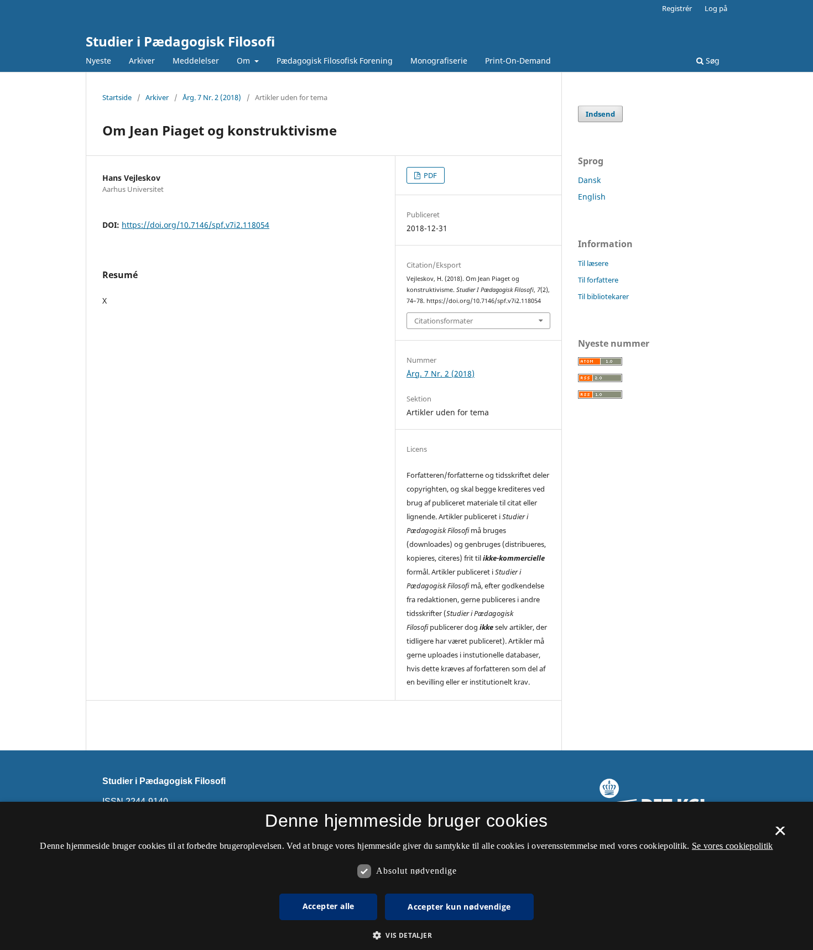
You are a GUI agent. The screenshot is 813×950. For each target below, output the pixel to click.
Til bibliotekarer (603, 296)
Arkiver (142, 60)
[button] (406, 935)
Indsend (600, 114)
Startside (117, 97)
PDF (429, 175)
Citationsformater (443, 321)
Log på (716, 8)
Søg (711, 60)
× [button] (780, 834)
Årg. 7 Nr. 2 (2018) (212, 97)
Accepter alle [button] (329, 906)
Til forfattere (598, 280)
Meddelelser (196, 60)
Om (244, 60)
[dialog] (406, 876)
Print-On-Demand (518, 60)
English (592, 196)
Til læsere (593, 263)
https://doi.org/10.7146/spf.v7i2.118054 (195, 225)
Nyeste (98, 60)
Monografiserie (438, 60)
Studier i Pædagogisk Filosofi (180, 41)
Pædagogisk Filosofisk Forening (335, 60)
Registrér (677, 8)
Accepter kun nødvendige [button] (459, 906)
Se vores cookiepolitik (732, 845)
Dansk (589, 180)
